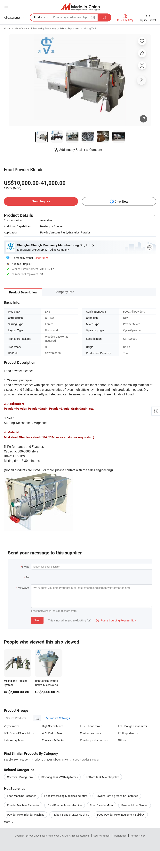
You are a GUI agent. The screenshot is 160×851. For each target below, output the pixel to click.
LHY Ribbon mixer (90, 726)
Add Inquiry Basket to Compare (80, 149)
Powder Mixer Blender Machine (25, 814)
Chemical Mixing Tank (20, 777)
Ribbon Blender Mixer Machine (70, 814)
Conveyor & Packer (53, 740)
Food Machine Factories (21, 796)
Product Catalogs (59, 718)
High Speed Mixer (52, 726)
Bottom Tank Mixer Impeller (102, 777)
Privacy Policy (138, 835)
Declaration (120, 835)
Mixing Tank (90, 28)
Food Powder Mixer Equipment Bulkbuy (121, 814)
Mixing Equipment (69, 28)
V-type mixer (11, 726)
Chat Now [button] (121, 201)
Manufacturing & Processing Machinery (35, 28)
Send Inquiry (41, 201)
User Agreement (101, 835)
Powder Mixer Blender (134, 805)
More (7, 822)
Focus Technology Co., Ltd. (54, 835)
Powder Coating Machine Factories (117, 796)
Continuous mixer (90, 733)
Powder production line (94, 740)
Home (7, 28)
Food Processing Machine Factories (65, 796)
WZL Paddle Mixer (53, 733)
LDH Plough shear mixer (132, 726)
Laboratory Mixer (14, 740)
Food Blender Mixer (101, 805)
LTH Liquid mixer (128, 733)
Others (122, 740)
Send (37, 620)
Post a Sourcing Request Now (116, 620)
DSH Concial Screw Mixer (19, 733)
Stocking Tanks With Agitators (59, 777)
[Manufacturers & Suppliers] (80, 7)
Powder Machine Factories (23, 805)
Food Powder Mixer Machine (64, 805)
